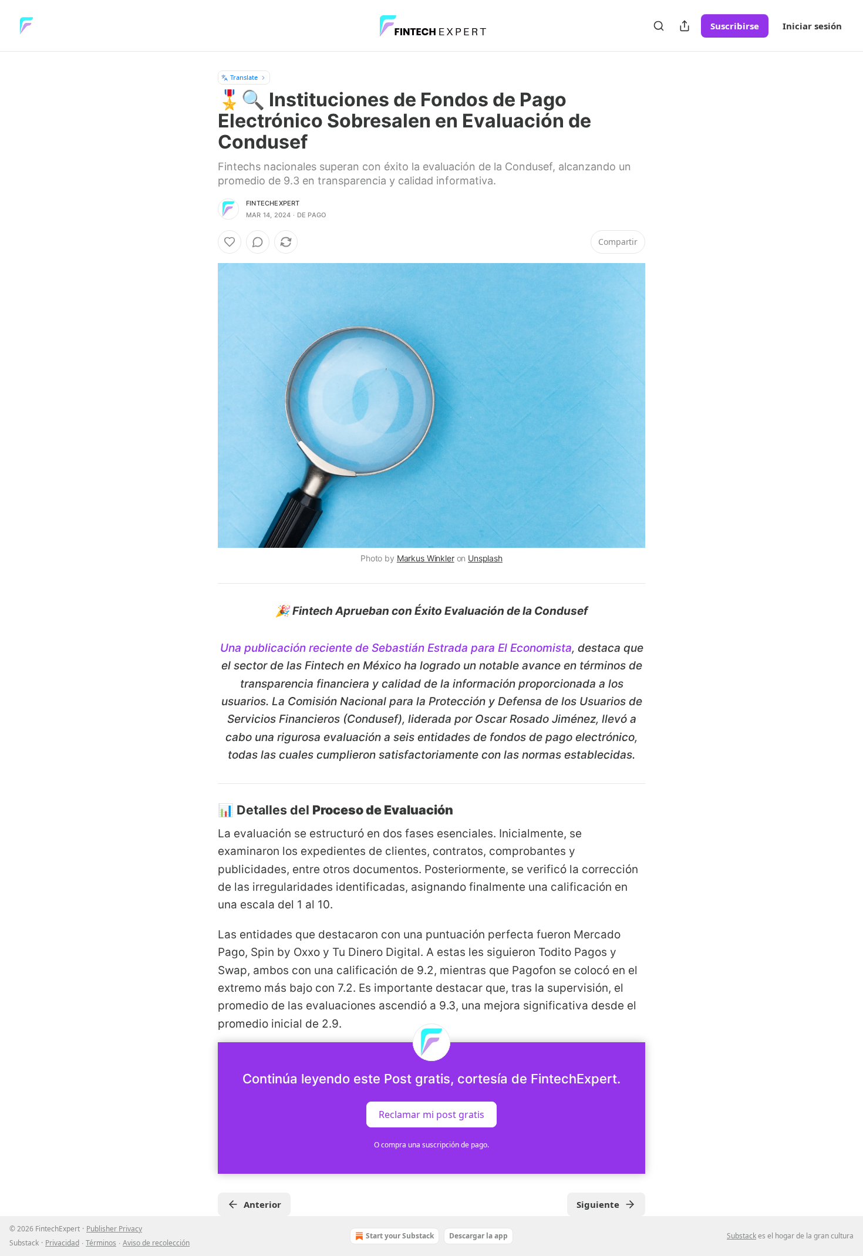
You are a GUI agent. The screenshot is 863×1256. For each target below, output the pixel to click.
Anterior (262, 1204)
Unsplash (485, 558)
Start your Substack (400, 1236)
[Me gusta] (229, 242)
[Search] (658, 26)
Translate (244, 77)
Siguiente (598, 1204)
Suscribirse (734, 26)
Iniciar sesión (812, 26)
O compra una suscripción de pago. (431, 1145)
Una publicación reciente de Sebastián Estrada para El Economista (396, 648)
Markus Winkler (425, 558)
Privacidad (62, 1243)
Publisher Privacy (114, 1229)
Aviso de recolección (156, 1243)
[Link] (201, 809)
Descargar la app (478, 1236)
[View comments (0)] (257, 242)
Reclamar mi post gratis (431, 1114)
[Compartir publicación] (684, 26)
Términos (101, 1243)
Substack (741, 1236)
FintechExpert (273, 203)
